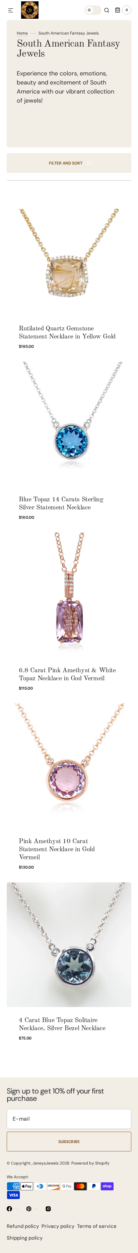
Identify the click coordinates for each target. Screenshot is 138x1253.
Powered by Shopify (90, 1163)
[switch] (92, 10)
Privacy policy (58, 1226)
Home (22, 33)
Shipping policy (25, 1238)
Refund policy (23, 1226)
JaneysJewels (45, 1163)
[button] (10, 10)
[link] (69, 275)
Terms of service (97, 1226)
